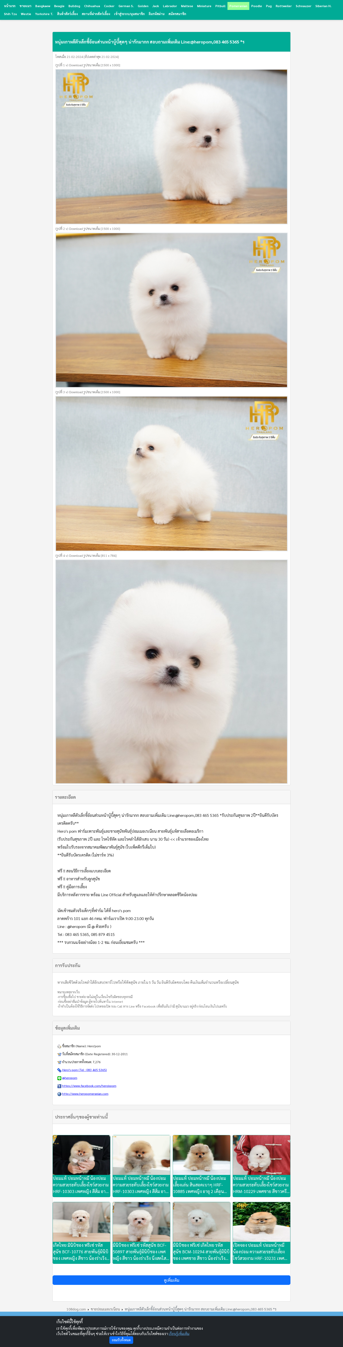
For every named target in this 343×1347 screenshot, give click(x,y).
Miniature (204, 6)
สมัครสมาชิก (177, 14)
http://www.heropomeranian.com (85, 1094)
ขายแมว (25, 6)
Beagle (59, 6)
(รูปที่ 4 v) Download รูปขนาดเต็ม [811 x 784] (86, 555)
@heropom (69, 1078)
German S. (126, 6)
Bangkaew (42, 6)
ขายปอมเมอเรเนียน (105, 1309)
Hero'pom (94, 1046)
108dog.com (76, 1309)
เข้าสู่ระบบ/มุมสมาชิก (129, 14)
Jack (155, 6)
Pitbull (220, 6)
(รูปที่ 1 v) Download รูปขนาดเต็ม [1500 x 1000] (87, 65)
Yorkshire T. (44, 14)
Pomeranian (238, 6)
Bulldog (74, 6)
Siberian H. (323, 6)
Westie (26, 14)
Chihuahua (92, 6)
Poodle (256, 6)
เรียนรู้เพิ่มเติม (179, 1333)
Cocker (109, 6)
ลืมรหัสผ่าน (157, 14)
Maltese (187, 6)
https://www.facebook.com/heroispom (89, 1086)
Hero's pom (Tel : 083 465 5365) (84, 1070)
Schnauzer (303, 6)
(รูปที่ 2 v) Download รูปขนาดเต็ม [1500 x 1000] (87, 228)
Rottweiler (284, 6)
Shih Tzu (10, 14)
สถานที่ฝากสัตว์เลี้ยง (96, 14)
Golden (143, 6)
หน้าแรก (9, 6)
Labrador (170, 6)
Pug (269, 6)
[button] (171, 1280)
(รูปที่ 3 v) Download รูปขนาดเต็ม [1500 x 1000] (87, 392)
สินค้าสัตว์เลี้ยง (67, 14)
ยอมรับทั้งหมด (121, 1340)
